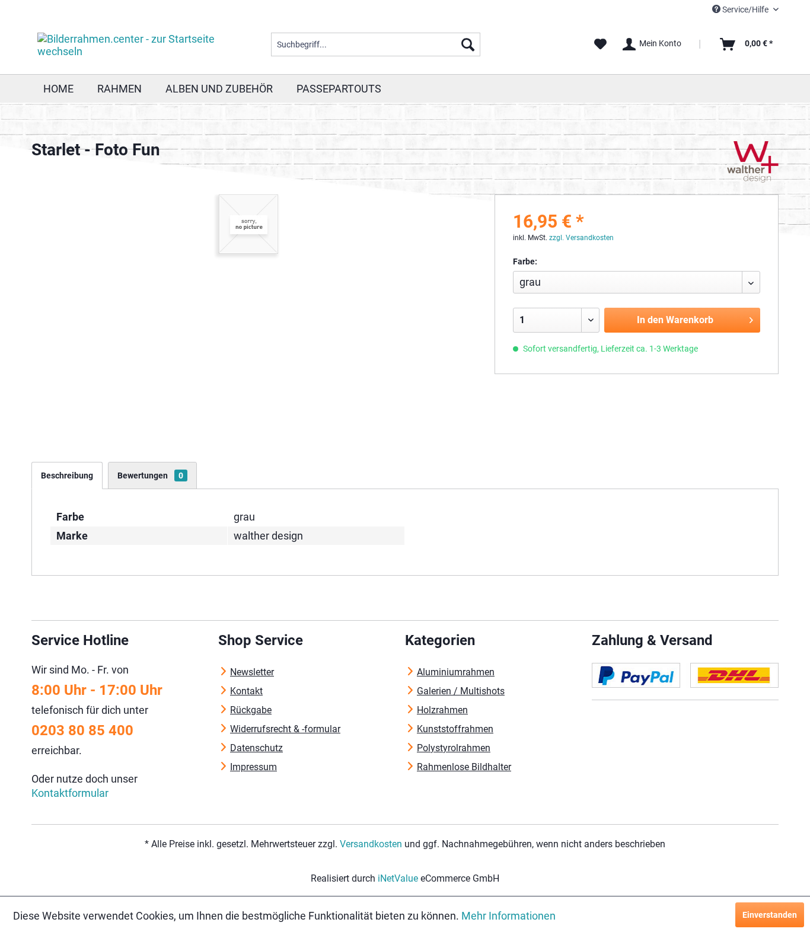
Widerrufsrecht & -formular (285, 729)
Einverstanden (769, 915)
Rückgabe (251, 710)
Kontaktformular (70, 793)
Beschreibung (67, 475)
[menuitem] (375, 44)
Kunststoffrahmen (455, 729)
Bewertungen (150, 475)
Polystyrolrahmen (453, 748)
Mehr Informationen (508, 916)
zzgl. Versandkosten (581, 238)
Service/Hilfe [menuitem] (745, 9)
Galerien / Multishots (461, 691)
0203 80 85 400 (82, 730)
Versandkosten (371, 844)
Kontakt (246, 691)
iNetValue (398, 878)
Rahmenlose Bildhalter (464, 767)
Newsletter (252, 672)
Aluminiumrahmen (456, 672)
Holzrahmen (442, 710)
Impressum (253, 767)
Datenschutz (256, 748)
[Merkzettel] (600, 44)
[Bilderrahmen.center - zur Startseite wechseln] (126, 47)
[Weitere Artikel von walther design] (753, 162)
